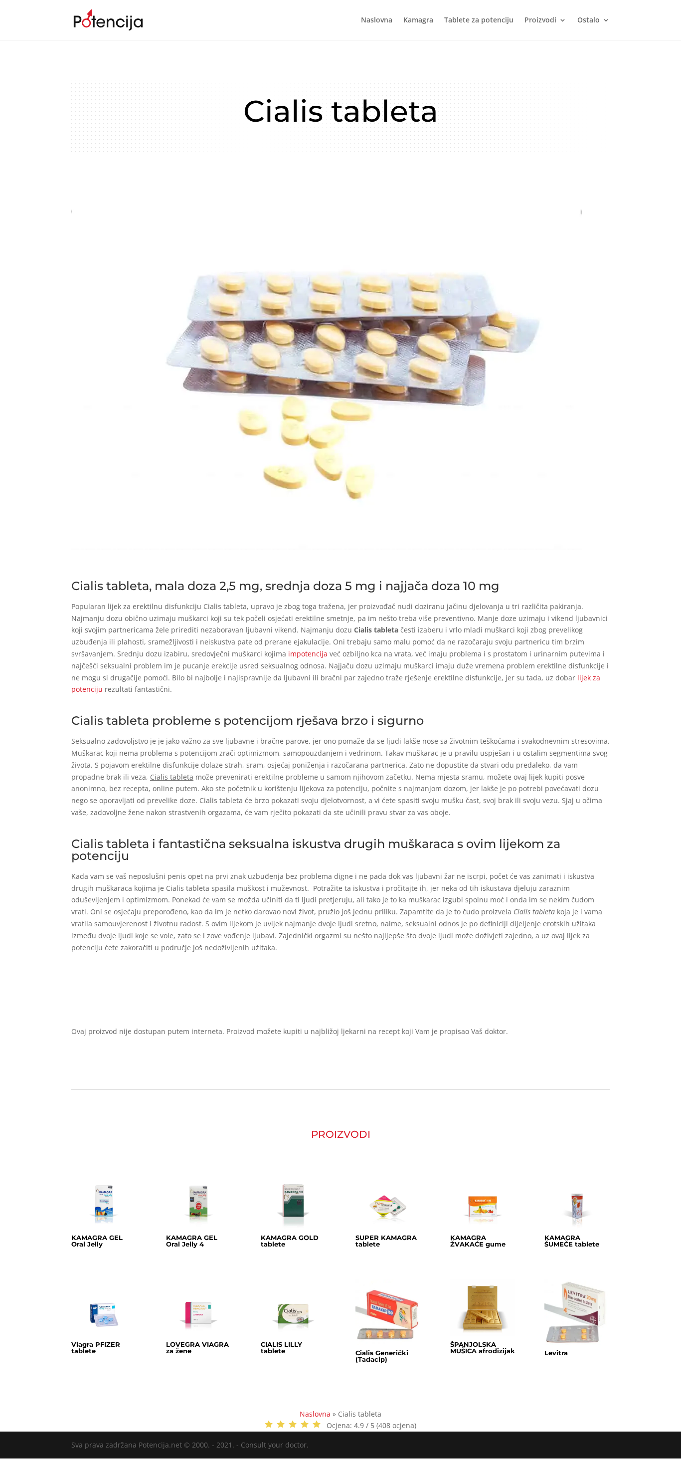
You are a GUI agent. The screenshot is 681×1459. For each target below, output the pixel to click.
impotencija (308, 653)
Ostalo (588, 20)
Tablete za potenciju (478, 20)
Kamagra (418, 20)
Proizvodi (540, 20)
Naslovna (376, 20)
